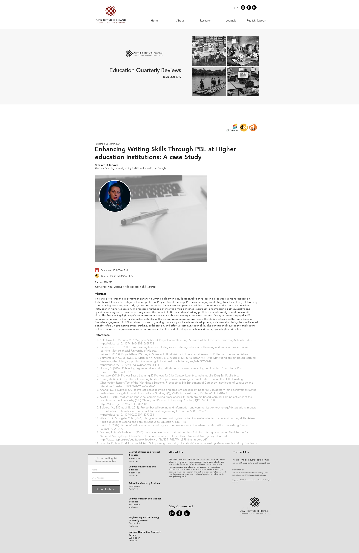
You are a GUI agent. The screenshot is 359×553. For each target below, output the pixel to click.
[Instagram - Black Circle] (243, 7)
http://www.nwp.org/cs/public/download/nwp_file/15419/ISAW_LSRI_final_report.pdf (153, 439)
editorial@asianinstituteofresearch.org (251, 462)
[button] (231, 20)
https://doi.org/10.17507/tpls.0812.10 (123, 404)
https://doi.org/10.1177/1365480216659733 (127, 343)
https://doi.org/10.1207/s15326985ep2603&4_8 (129, 365)
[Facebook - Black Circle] (248, 7)
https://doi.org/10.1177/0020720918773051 (127, 414)
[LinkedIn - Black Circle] (254, 7)
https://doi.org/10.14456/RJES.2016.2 (203, 393)
